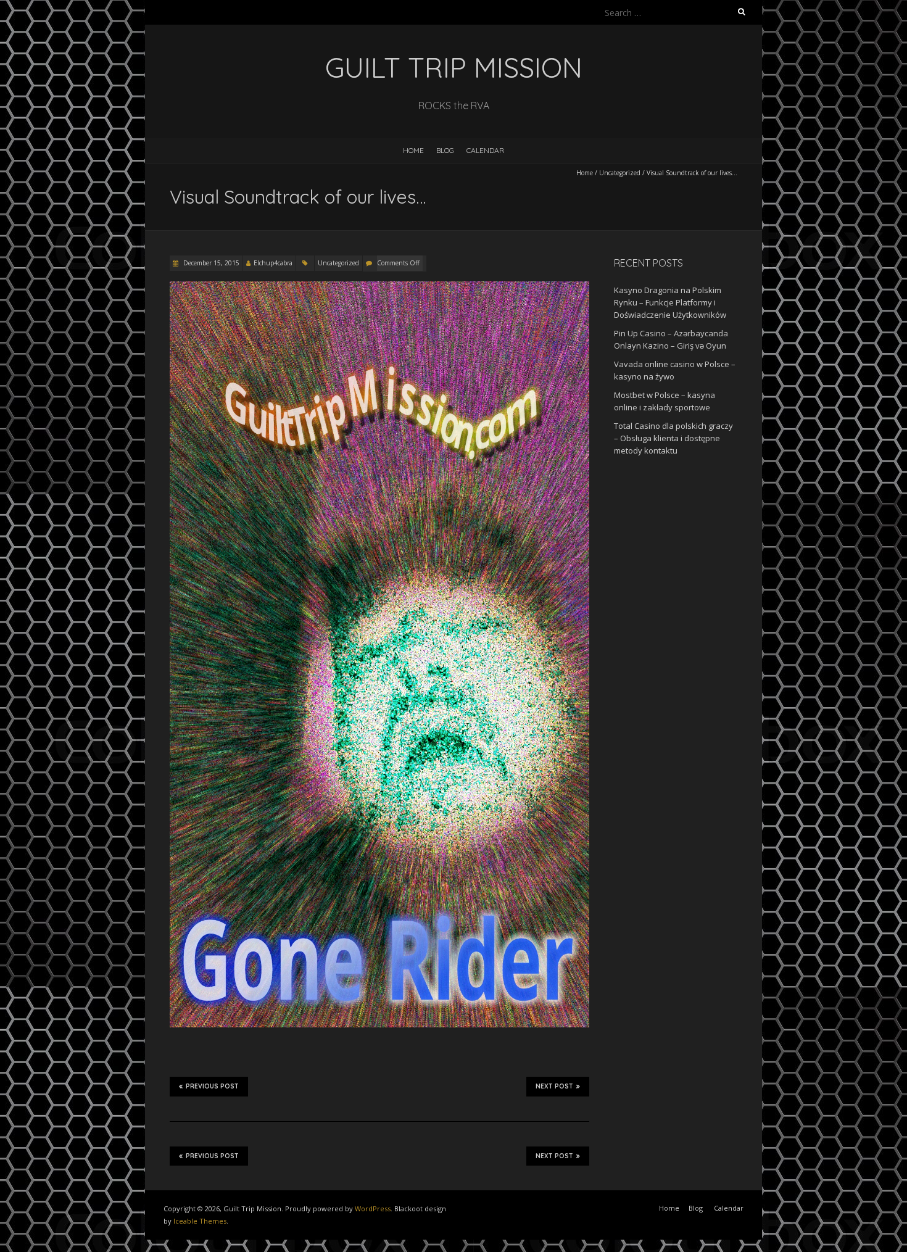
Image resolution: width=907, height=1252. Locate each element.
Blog (445, 150)
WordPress (373, 1208)
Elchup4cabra (273, 263)
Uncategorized (619, 172)
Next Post (554, 1086)
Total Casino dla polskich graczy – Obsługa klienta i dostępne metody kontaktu (673, 438)
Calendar (485, 150)
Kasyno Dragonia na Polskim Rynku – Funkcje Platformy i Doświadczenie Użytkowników (670, 302)
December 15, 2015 (210, 263)
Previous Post (212, 1086)
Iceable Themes (199, 1220)
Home (413, 150)
